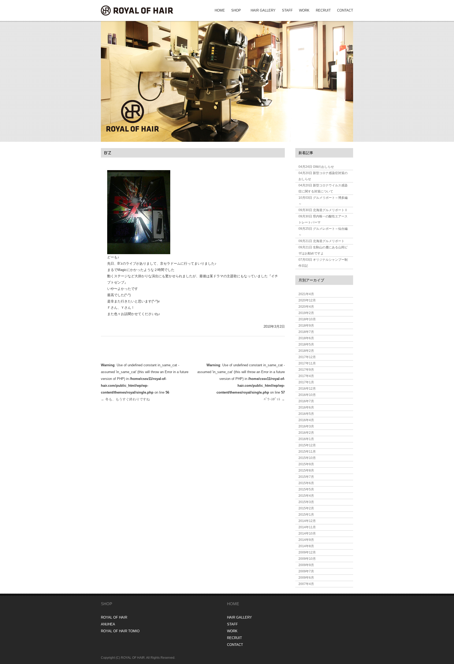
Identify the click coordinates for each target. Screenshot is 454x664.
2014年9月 (306, 540)
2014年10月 (307, 533)
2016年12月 (307, 388)
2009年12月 (307, 552)
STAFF (287, 10)
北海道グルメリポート (321, 241)
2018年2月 (306, 351)
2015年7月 (306, 477)
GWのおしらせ (316, 167)
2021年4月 (306, 294)
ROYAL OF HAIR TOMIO (120, 631)
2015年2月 (306, 508)
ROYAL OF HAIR (114, 617)
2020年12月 (307, 300)
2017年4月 (306, 376)
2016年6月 (306, 407)
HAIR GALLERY (263, 10)
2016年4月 (306, 420)
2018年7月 (306, 332)
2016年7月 (306, 401)
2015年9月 (306, 464)
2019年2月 (306, 313)
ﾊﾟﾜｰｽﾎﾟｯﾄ (274, 399)
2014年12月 (307, 521)
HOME (220, 10)
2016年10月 (307, 395)
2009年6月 (306, 577)
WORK (304, 10)
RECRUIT (323, 10)
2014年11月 (307, 527)
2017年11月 (307, 363)
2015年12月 (307, 445)
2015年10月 (307, 458)
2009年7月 (306, 571)
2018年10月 (307, 319)
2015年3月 (306, 502)
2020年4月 (306, 307)
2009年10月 (307, 559)
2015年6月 (306, 483)
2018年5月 (306, 344)
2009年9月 (306, 565)
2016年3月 (306, 426)
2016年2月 (306, 433)
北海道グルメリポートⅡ (323, 210)
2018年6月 (306, 338)
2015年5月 (306, 489)
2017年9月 (306, 370)
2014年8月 (306, 546)
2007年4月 (306, 584)
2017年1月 (306, 382)
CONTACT (345, 10)
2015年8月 (306, 470)
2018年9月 (306, 325)
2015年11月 (307, 451)
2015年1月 (306, 514)
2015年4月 (306, 496)
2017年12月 (307, 357)
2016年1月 (306, 439)
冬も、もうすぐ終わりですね (125, 399)
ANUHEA (108, 624)
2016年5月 (306, 414)
